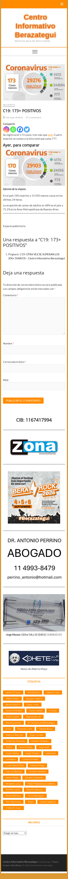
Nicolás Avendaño (37, 771)
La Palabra (11, 759)
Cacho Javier (33, 704)
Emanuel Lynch (25, 728)
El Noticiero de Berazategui (41, 722)
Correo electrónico (14, 361)
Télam (30, 801)
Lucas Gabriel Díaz (15, 765)
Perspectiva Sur (13, 783)
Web (5, 380)
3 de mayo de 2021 (14, 117)
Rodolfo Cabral (13, 789)
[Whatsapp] (13, 129)
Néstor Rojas (12, 777)
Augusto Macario (34, 698)
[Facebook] (20, 129)
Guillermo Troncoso (15, 741)
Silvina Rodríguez (36, 795)
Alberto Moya (52, 692)
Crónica (52, 710)
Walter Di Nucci (13, 807)
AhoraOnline (33, 692)
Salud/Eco (9, 104)
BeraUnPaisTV (13, 704)
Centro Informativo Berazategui (35, 26)
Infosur (9, 747)
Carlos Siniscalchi (14, 710)
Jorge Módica (12, 753)
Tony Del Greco (13, 801)
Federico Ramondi (14, 734)
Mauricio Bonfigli (14, 771)
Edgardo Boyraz (33, 716)
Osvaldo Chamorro (34, 777)
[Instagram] (6, 129)
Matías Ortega (37, 765)
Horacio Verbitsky (40, 741)
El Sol (8, 728)
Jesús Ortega (25, 747)
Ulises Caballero (48, 801)
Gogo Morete (36, 734)
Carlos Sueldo (35, 710)
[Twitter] (27, 129)
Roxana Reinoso (13, 795)
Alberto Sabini (12, 698)
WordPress (16, 865)
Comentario (10, 295)
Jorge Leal (44, 747)
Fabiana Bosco (45, 728)
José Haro (51, 753)
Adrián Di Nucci (13, 692)
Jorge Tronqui (32, 753)
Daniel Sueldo (12, 716)
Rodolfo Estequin (35, 789)
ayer (50, 134)
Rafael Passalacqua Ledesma (41, 783)
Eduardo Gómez (13, 722)
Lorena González (30, 759)
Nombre (8, 343)
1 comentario (34, 117)
